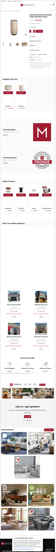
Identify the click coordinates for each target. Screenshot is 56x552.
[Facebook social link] (23, 420)
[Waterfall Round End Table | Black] (21, 190)
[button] (2, 27)
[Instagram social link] (25, 420)
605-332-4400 (13, 311)
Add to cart (39, 31)
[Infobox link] (14, 443)
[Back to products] (52, 11)
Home (2, 11)
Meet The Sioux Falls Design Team (14, 313)
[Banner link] (27, 132)
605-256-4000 (41, 311)
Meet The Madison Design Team (41, 313)
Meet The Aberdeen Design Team (41, 345)
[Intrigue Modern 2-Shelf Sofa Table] (47, 190)
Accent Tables (16, 11)
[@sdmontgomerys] (11, 384)
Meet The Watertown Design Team (14, 345)
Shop (6, 11)
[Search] (50, 5)
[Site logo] (27, 5)
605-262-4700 (41, 343)
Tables (10, 11)
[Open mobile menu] (1, 5)
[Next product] (53, 11)
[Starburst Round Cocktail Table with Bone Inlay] (8, 87)
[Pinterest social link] (29, 420)
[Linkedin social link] (31, 420)
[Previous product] (50, 11)
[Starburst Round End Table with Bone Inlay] (21, 87)
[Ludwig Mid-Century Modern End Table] (8, 190)
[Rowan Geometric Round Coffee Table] (34, 190)
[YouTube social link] (27, 420)
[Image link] (10, 543)
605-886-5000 (13, 343)
